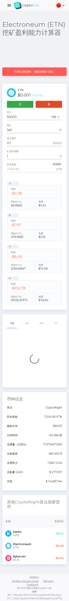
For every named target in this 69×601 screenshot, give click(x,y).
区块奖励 (11, 164)
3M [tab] (41, 323)
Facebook (32, 584)
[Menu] (9, 5)
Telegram (48, 581)
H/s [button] (53, 117)
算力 (9, 112)
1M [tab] (27, 323)
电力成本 (11, 138)
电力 (9, 125)
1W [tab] (12, 323)
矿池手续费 (12, 151)
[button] (57, 164)
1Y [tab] (55, 323)
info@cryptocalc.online (25, 581)
